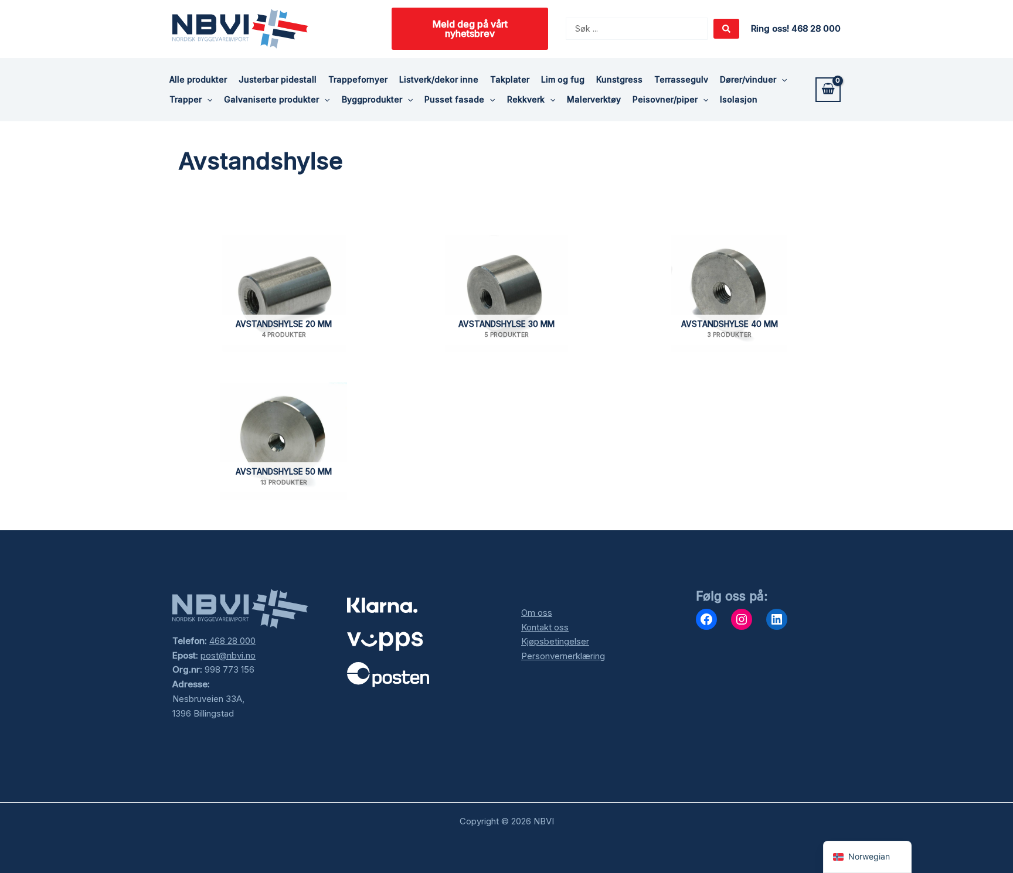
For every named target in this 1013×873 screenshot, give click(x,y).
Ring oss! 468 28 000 (796, 28)
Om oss (536, 612)
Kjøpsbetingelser (555, 641)
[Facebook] (706, 619)
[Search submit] (726, 29)
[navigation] (867, 857)
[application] (781, 80)
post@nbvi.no (228, 655)
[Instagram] (741, 619)
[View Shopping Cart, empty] (828, 89)
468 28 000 (232, 640)
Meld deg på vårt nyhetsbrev (470, 28)
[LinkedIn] (776, 619)
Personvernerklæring (563, 655)
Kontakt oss (545, 627)
